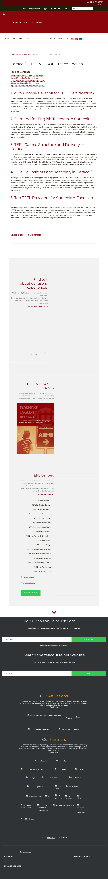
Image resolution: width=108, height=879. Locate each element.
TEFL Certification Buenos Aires (40, 514)
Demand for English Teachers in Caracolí (25, 78)
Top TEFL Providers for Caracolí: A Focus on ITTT (28, 86)
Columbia (19, 54)
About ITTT (17, 38)
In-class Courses (12, 866)
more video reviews (37, 307)
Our (54, 696)
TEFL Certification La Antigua (41, 545)
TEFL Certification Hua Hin (42, 540)
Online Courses (95, 2)
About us (8, 856)
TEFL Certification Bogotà (42, 509)
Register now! (30, 593)
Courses (28, 38)
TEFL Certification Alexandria (41, 500)
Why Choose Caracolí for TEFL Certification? (27, 75)
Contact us (63, 38)
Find (89, 673)
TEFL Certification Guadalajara (40, 531)
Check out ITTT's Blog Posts (26, 234)
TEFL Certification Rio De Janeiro (39, 562)
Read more (54, 707)
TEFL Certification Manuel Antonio (39, 549)
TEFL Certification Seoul (42, 567)
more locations (45, 494)
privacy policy (63, 645)
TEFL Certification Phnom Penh (40, 558)
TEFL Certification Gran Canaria (40, 527)
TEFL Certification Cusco (42, 518)
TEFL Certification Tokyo (42, 571)
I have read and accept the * (55, 645)
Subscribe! (89, 639)
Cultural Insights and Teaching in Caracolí (25, 83)
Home (7, 38)
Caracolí (18, 64)
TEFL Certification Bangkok (41, 505)
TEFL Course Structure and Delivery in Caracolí (28, 80)
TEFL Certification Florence (41, 523)
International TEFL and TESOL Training (26, 22)
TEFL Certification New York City (39, 554)
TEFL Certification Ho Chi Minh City (38, 536)
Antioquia (27, 54)
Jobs (37, 38)
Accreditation (49, 38)
